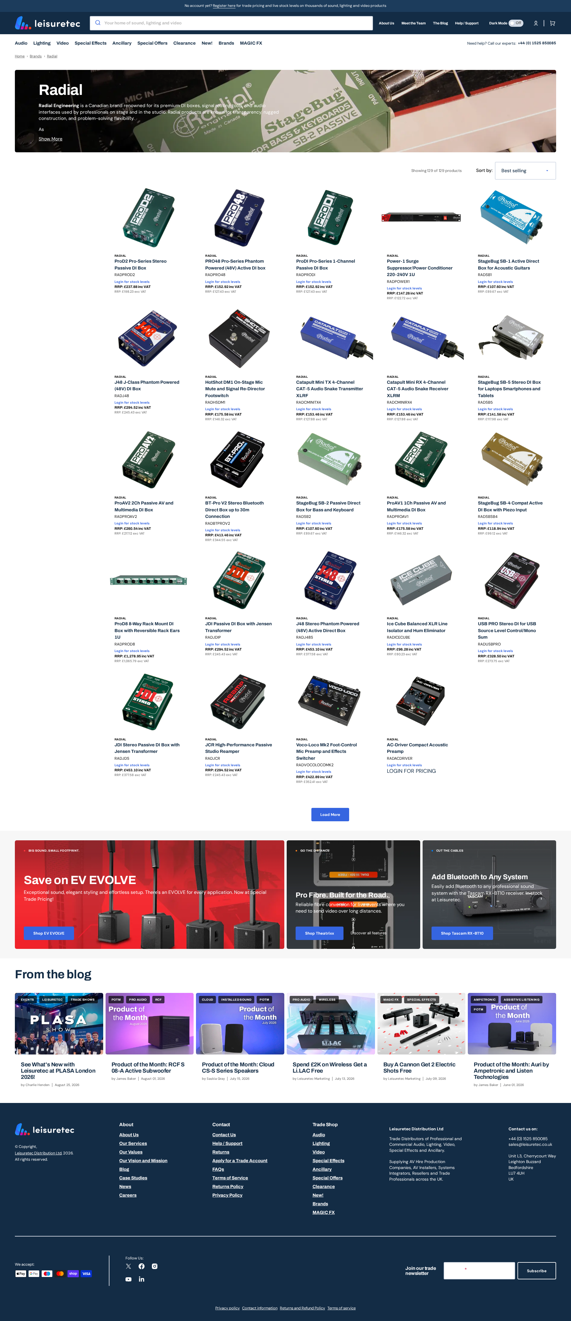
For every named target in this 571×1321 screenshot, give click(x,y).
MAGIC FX (324, 1212)
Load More (330, 814)
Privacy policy (227, 1308)
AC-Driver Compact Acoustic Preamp (417, 748)
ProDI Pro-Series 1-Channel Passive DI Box (325, 264)
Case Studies (133, 1178)
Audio (319, 1134)
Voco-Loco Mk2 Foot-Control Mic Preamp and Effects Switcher (326, 751)
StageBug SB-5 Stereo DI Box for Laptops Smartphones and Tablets (509, 389)
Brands (36, 56)
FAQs (218, 1169)
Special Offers (328, 1178)
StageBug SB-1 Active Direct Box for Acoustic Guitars (508, 264)
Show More (50, 138)
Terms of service (341, 1308)
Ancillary (322, 1169)
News (125, 1186)
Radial (52, 56)
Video (319, 1152)
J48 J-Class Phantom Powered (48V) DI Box (146, 385)
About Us (129, 1134)
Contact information (259, 1308)
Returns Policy (227, 1186)
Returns (220, 1152)
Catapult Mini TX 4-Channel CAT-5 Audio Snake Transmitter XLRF (329, 389)
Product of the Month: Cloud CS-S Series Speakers (238, 1067)
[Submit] (97, 23)
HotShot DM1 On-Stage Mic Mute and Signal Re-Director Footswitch (235, 389)
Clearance (324, 1186)
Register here (224, 5)
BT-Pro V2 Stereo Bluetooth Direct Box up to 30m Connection (234, 510)
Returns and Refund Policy (302, 1308)
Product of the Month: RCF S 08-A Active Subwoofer (148, 1067)
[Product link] (148, 246)
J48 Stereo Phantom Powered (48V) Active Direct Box (327, 627)
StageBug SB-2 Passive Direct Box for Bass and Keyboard (328, 506)
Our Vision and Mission (143, 1160)
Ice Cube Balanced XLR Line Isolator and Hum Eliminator (417, 627)
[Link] (149, 894)
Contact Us (224, 1134)
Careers (128, 1195)
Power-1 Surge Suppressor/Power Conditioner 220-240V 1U (420, 268)
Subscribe (537, 1270)
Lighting (321, 1143)
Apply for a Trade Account (239, 1160)
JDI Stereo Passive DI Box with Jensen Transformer (147, 748)
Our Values (130, 1152)
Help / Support (227, 1143)
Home (20, 56)
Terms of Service (230, 1178)
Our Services (133, 1143)
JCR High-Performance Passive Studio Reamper (238, 748)
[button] (535, 23)
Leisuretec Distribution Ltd (38, 1153)
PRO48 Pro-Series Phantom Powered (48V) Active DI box (235, 264)
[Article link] (59, 1043)
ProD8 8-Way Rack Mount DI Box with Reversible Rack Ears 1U (147, 630)
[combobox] (231, 23)
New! (318, 1195)
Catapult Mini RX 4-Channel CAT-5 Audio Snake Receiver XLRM (417, 389)
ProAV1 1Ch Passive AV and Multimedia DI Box (416, 506)
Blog (124, 1169)
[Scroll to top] (563, 1313)
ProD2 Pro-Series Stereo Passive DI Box (140, 264)
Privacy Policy (227, 1195)
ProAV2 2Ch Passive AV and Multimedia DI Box (143, 506)
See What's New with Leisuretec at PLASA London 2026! (58, 1070)
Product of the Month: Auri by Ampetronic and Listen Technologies (511, 1070)
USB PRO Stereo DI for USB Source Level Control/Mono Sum (507, 630)
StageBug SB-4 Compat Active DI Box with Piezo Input (510, 506)
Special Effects (328, 1160)
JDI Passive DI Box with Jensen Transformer (238, 627)
